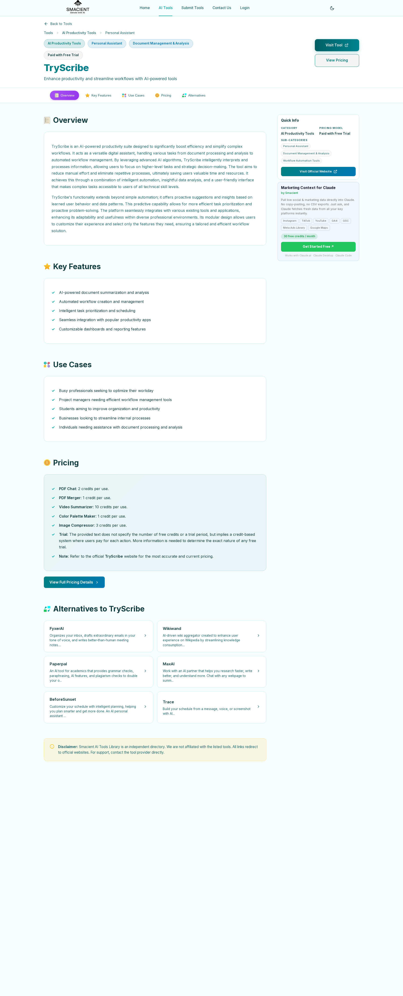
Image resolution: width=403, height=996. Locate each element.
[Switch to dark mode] (332, 8)
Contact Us (221, 8)
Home (145, 8)
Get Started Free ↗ (318, 246)
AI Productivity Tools (79, 33)
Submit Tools (192, 8)
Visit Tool (334, 45)
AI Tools (166, 8)
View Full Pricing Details (71, 582)
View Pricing (337, 60)
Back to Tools (61, 24)
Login (245, 8)
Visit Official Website (316, 171)
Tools (48, 33)
